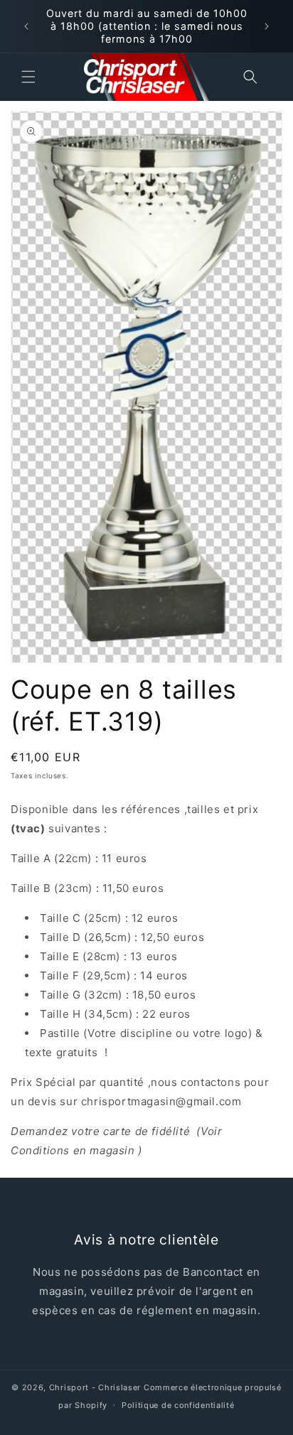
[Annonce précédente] (26, 26)
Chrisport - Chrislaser (95, 1387)
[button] (28, 76)
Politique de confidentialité (178, 1405)
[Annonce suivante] (266, 26)
